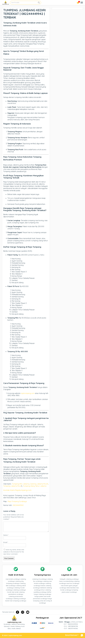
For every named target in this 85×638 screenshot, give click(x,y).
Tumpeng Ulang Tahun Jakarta (34, 486)
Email (5, 542)
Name (5, 535)
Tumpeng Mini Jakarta (20, 484)
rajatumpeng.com (28, 393)
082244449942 (18, 505)
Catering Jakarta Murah (39, 484)
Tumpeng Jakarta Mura (12, 486)
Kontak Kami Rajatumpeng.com (17, 490)
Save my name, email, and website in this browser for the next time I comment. (13, 552)
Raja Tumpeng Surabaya (17, 501)
